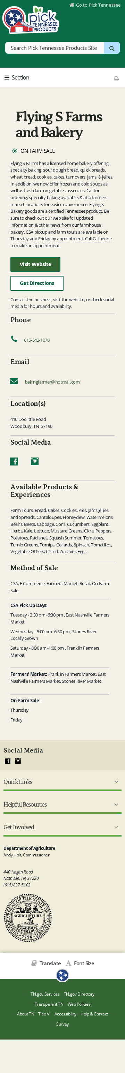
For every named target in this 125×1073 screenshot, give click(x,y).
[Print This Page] (116, 78)
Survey (62, 1024)
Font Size (83, 963)
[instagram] (18, 761)
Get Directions (37, 283)
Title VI (44, 1014)
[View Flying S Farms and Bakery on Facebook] (14, 463)
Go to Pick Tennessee (98, 5)
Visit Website (35, 264)
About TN (25, 1014)
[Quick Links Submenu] (115, 782)
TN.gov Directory (79, 994)
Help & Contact (94, 1014)
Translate (50, 963)
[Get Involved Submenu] (115, 827)
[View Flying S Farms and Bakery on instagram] (35, 463)
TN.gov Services (45, 994)
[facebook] (7, 761)
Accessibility (65, 1014)
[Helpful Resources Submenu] (115, 804)
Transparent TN (49, 1004)
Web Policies (79, 1004)
